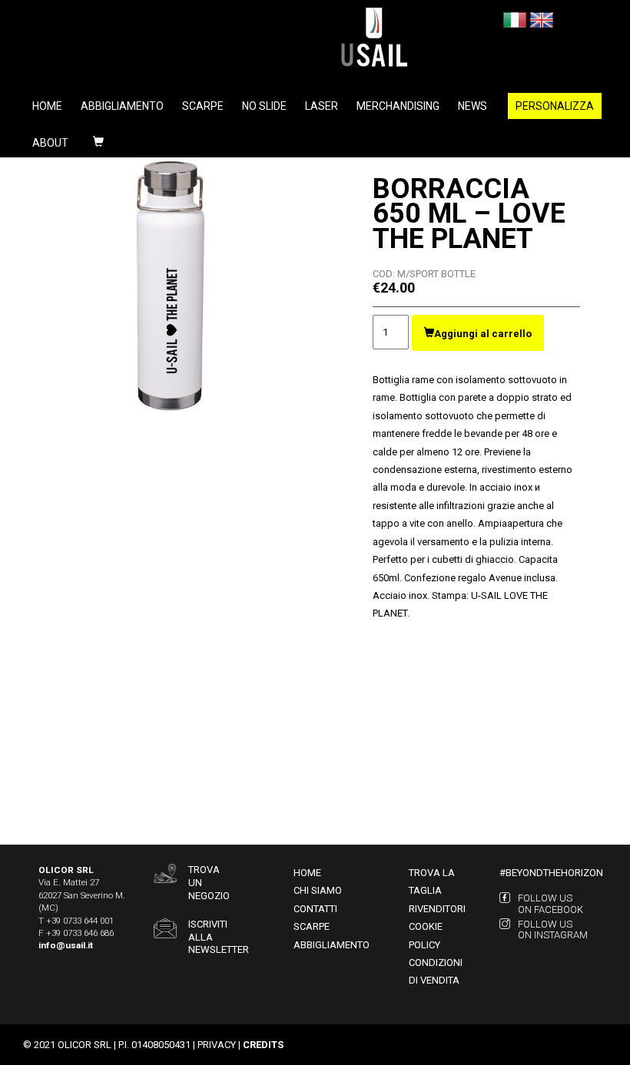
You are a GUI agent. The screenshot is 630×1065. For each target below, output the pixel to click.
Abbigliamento (122, 106)
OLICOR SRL (84, 1044)
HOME (307, 872)
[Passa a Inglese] (541, 19)
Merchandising (397, 106)
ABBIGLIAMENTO (331, 945)
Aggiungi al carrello (483, 333)
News (472, 106)
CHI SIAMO (317, 890)
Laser (321, 106)
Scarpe (203, 106)
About (50, 143)
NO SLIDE (264, 106)
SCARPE (311, 926)
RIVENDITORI (437, 909)
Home (47, 106)
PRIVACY (216, 1044)
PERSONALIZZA (555, 106)
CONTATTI (315, 909)
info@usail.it (65, 945)
